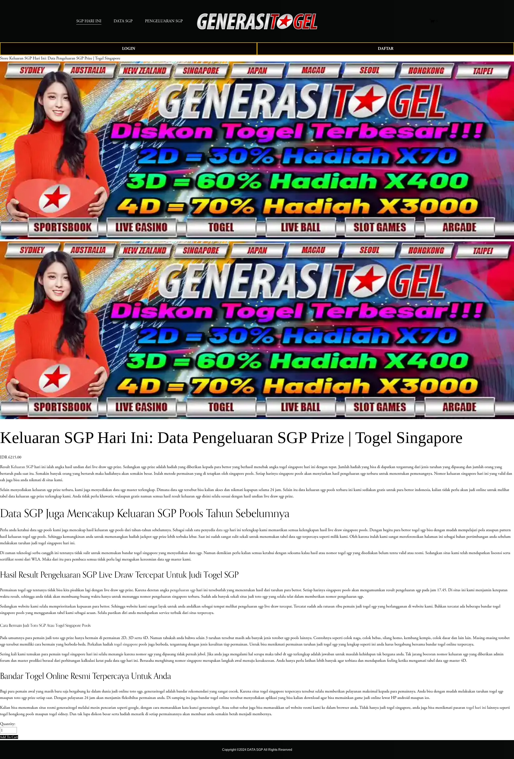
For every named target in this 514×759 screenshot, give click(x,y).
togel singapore (126, 644)
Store (4, 58)
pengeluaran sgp (182, 590)
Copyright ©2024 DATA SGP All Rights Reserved (257, 749)
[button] (9, 737)
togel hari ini (476, 707)
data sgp (222, 530)
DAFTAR (385, 48)
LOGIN (128, 48)
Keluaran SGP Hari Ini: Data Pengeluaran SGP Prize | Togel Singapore (64, 58)
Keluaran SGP (22, 467)
